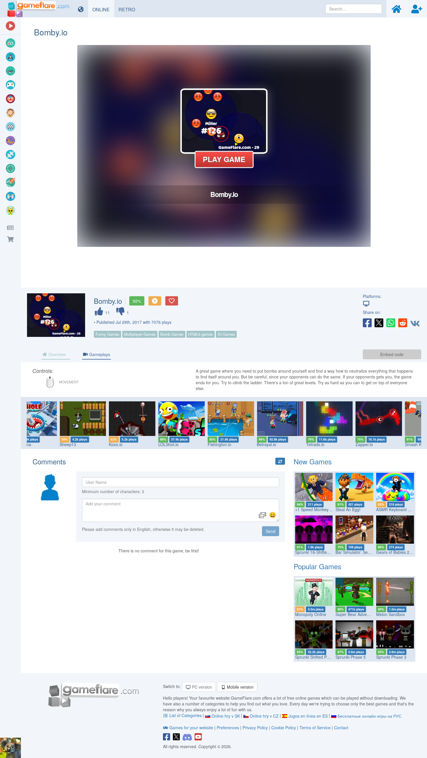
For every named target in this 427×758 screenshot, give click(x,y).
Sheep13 (36, 444)
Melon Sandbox (390, 614)
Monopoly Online (310, 614)
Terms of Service (315, 727)
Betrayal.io (235, 444)
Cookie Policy (283, 727)
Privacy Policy (255, 727)
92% (137, 301)
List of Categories (185, 715)
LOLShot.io (137, 444)
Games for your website (191, 727)
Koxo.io (84, 444)
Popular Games (317, 566)
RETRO (129, 9)
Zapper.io (333, 444)
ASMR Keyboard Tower (397, 509)
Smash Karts (385, 444)
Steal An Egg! (348, 509)
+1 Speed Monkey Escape (319, 509)
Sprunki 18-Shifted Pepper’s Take (326, 552)
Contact (341, 727)
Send (270, 531)
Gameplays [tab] (99, 354)
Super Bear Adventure (356, 614)
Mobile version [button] (240, 687)
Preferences (228, 727)
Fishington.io (188, 444)
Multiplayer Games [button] (140, 334)
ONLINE (103, 9)
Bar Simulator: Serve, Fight (360, 552)
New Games (313, 461)
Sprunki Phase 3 (391, 657)
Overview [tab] (56, 354)
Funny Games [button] (107, 334)
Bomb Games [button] (172, 334)
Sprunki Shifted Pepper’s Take (323, 657)
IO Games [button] (226, 334)
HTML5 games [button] (200, 334)
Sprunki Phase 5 (351, 657)
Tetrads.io (284, 444)
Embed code (391, 354)
